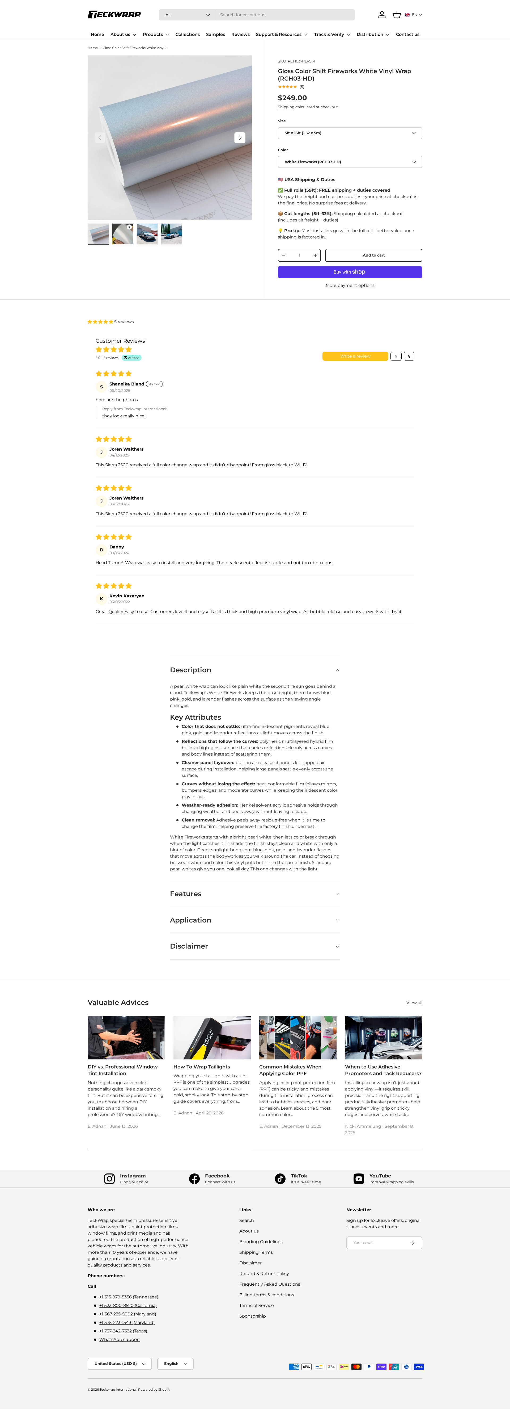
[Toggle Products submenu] (167, 34)
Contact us (407, 34)
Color (283, 150)
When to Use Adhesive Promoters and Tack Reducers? (383, 1070)
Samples (215, 34)
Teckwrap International (118, 1389)
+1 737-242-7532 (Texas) (123, 1331)
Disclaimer (250, 1262)
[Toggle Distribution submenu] (387, 34)
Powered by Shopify (154, 1389)
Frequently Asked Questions (269, 1284)
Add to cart (374, 255)
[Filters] (396, 356)
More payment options (350, 285)
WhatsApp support (119, 1339)
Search (246, 1220)
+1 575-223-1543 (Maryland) (127, 1322)
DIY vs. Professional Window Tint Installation (123, 1070)
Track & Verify (329, 34)
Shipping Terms (256, 1252)
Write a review (355, 356)
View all (414, 1002)
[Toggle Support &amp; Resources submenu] (306, 34)
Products (153, 34)
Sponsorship (252, 1316)
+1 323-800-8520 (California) (128, 1305)
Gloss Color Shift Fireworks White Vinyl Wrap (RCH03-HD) (135, 48)
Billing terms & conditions (266, 1294)
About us (120, 34)
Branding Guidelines (261, 1241)
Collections (188, 34)
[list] (170, 138)
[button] (414, 14)
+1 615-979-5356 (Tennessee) (128, 1296)
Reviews (240, 34)
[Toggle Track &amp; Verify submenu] (348, 34)
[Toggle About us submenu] (134, 34)
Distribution (370, 34)
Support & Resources (278, 34)
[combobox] (257, 14)
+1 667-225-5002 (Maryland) (127, 1313)
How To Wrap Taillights (201, 1067)
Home (97, 34)
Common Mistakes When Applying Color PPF (290, 1070)
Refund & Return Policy (264, 1273)
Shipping (286, 106)
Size (282, 121)
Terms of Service (256, 1305)
